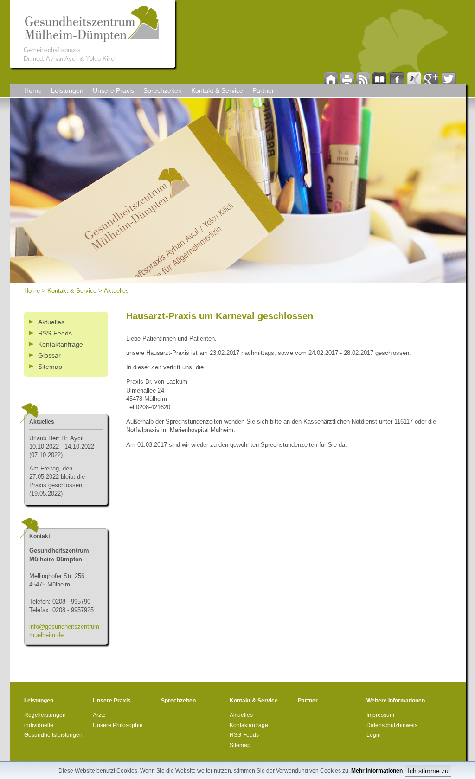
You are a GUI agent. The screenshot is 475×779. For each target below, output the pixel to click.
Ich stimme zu (428, 770)
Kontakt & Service (217, 90)
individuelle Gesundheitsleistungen (53, 730)
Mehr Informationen (377, 770)
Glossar (49, 355)
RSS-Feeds (55, 333)
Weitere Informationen (395, 700)
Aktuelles (116, 290)
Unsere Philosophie (118, 725)
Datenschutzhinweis (391, 725)
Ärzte (99, 715)
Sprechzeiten (162, 90)
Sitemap (50, 366)
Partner (263, 90)
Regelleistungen (45, 715)
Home (33, 90)
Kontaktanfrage (60, 344)
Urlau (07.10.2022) (61, 446)
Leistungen (67, 90)
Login (373, 735)
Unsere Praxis (113, 90)
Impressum (380, 715)
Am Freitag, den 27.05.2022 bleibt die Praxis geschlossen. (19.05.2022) (57, 481)
